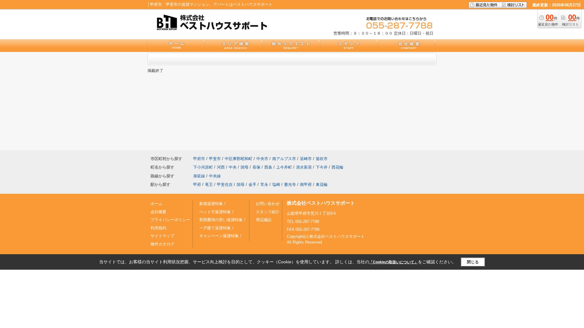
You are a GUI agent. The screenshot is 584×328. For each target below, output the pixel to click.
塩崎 (276, 184)
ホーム (156, 203)
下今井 (322, 167)
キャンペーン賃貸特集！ (221, 236)
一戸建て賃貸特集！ (217, 228)
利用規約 (158, 228)
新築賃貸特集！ (213, 203)
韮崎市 (306, 158)
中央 (233, 167)
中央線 (215, 176)
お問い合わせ (268, 203)
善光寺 (290, 184)
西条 (268, 167)
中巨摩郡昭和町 (238, 158)
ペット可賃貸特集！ (217, 212)
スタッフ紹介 (268, 212)
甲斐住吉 (225, 184)
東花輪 (322, 184)
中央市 (262, 158)
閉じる (473, 262)
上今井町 (284, 167)
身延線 (199, 176)
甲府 (197, 184)
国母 (245, 167)
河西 (221, 167)
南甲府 (306, 184)
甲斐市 (215, 158)
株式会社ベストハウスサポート (321, 203)
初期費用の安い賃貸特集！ (223, 219)
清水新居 (304, 167)
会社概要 (158, 212)
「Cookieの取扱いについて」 (393, 262)
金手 (252, 184)
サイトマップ (162, 236)
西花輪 (337, 167)
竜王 (209, 184)
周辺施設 (264, 219)
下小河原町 (203, 167)
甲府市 (199, 158)
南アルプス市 (284, 158)
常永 (264, 184)
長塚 (256, 167)
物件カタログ (162, 244)
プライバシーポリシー (170, 219)
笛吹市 (322, 158)
